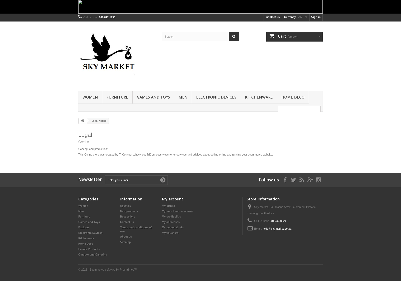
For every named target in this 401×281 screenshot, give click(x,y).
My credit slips (171, 216)
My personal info (173, 227)
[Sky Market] (117, 55)
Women (90, 97)
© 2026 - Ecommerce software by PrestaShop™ (107, 269)
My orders (168, 205)
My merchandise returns (177, 211)
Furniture (117, 97)
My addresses (171, 222)
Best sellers (127, 216)
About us (126, 236)
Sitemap (125, 242)
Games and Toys (153, 97)
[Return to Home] (83, 121)
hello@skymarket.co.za (277, 228)
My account (172, 198)
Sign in (316, 17)
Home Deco (293, 97)
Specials (125, 205)
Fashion (83, 227)
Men (183, 97)
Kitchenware (259, 97)
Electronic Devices (216, 97)
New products (129, 211)
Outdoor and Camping (92, 254)
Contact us (273, 17)
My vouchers (170, 232)
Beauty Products (89, 249)
